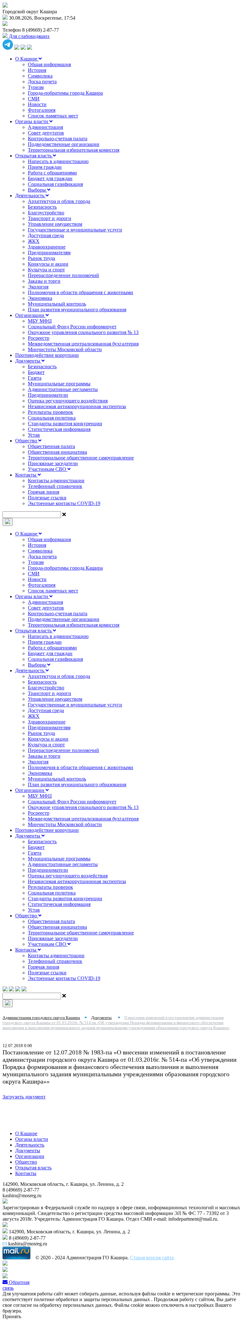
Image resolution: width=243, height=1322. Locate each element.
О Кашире (27, 58)
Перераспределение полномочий (63, 275)
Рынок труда (41, 258)
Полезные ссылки (47, 497)
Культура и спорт (46, 269)
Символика (40, 76)
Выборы (37, 190)
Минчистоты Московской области (65, 349)
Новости (37, 104)
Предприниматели (48, 395)
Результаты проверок (50, 412)
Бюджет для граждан (50, 178)
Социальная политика (52, 418)
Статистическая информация (59, 429)
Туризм (36, 87)
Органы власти (32, 121)
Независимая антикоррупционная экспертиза (77, 406)
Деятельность (30, 195)
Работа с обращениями (52, 172)
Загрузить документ (24, 1096)
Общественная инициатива (57, 452)
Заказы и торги (44, 281)
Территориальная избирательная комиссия (73, 150)
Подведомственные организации (63, 144)
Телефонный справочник (55, 486)
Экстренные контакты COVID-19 (64, 503)
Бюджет (36, 372)
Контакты (26, 475)
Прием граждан (45, 167)
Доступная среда (46, 235)
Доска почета (42, 81)
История (37, 70)
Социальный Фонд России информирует (72, 326)
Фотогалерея (41, 110)
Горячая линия (43, 492)
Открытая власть (34, 155)
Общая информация (49, 64)
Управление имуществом (55, 224)
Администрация (45, 127)
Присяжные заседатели (53, 463)
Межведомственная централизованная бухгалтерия (83, 343)
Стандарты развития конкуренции (65, 423)
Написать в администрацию (58, 161)
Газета (34, 378)
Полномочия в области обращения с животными (80, 292)
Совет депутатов (46, 133)
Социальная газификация (55, 184)
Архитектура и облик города (59, 201)
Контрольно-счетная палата (57, 138)
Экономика (40, 298)
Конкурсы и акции (48, 264)
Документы (28, 361)
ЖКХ (34, 241)
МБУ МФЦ (40, 321)
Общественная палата (51, 446)
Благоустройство (46, 212)
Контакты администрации (56, 480)
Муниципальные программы (59, 383)
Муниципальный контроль (57, 304)
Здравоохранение (46, 247)
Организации (30, 315)
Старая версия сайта (152, 1257)
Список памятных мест (53, 115)
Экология (38, 286)
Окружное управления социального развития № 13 (83, 332)
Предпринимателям (49, 252)
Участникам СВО (47, 469)
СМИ (34, 98)
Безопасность (42, 207)
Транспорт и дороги (49, 218)
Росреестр (38, 338)
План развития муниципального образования (77, 309)
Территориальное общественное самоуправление (81, 457)
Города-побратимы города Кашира (65, 93)
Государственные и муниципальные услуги (75, 229)
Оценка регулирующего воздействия (68, 400)
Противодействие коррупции (47, 355)
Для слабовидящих (29, 36)
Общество (26, 440)
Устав (34, 435)
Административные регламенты (63, 389)
